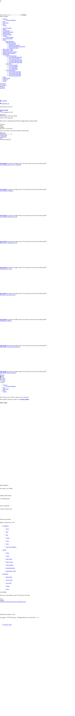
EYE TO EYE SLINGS (14, 58)
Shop (4, 21)
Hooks (4, 29)
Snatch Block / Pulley (8, 50)
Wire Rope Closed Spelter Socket (7, 294)
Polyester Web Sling (10, 70)
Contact (5, 25)
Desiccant (5, 79)
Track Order (6, 22)
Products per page (4, 139)
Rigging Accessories (7, 38)
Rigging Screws (6, 33)
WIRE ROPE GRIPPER (6, 320)
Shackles (5, 36)
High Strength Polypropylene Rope (17, 46)
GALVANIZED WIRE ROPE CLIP (8, 216)
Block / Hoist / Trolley (8, 49)
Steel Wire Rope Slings (11, 55)
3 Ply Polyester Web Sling (15, 74)
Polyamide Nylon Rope (14, 45)
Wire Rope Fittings (7, 34)
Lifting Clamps (6, 78)
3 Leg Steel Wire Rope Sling (15, 57)
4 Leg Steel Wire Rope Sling (15, 62)
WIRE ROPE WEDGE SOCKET (8, 373)
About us (5, 19)
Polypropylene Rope (13, 48)
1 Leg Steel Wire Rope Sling (15, 59)
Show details (3, 163)
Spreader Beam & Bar (8, 32)
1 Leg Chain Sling (13, 67)
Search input (3, 15)
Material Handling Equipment (10, 52)
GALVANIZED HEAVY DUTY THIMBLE (10, 164)
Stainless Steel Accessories (9, 53)
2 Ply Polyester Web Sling (15, 73)
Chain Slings (9, 63)
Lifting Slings (6, 54)
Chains (4, 81)
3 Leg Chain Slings (13, 69)
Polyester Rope (12, 44)
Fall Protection (6, 30)
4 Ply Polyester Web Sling (15, 75)
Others (4, 77)
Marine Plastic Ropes (11, 42)
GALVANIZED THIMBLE (6, 190)
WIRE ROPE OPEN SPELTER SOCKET (10, 347)
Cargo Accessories (7, 28)
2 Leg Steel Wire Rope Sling (15, 61)
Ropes (4, 40)
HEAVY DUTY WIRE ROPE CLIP (8, 242)
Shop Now (2, 88)
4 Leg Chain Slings (13, 66)
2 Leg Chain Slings (13, 65)
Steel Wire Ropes (10, 41)
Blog (4, 24)
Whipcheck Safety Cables (6, 268)
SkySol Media (43, 617)
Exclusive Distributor (11, 20)
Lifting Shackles (9, 37)
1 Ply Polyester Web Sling (15, 71)
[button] (2, 127)
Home (1, 114)
